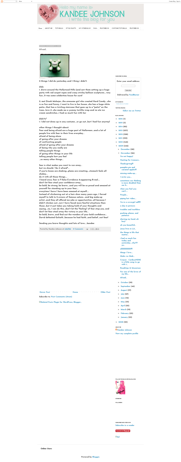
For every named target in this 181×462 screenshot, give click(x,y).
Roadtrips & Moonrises (130, 268)
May (123, 302)
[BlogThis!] (93, 229)
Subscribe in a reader (124, 425)
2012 (120, 134)
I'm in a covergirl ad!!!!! (130, 202)
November (126, 153)
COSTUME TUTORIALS (119, 28)
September (126, 286)
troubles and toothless (130, 210)
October (125, 282)
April (123, 306)
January (124, 317)
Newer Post (45, 292)
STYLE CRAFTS (71, 28)
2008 (121, 322)
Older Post (105, 292)
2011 (120, 138)
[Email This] (91, 229)
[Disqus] (75, 262)
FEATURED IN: (134, 28)
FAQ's (95, 28)
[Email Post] (87, 229)
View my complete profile (126, 334)
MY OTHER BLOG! (85, 28)
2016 (120, 119)
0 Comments (78, 229)
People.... (124, 195)
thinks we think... (127, 256)
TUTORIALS (59, 28)
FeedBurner (134, 95)
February (125, 313)
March (124, 310)
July (123, 294)
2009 (121, 146)
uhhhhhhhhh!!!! (126, 249)
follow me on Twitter (132, 111)
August (124, 290)
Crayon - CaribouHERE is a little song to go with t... (130, 262)
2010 (120, 142)
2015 (120, 123)
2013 (120, 130)
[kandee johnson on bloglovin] (120, 394)
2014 (120, 127)
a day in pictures (127, 206)
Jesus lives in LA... (128, 229)
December (125, 149)
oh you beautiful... (128, 225)
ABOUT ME (48, 28)
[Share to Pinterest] (98, 229)
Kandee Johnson (124, 330)
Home (40, 28)
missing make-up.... (128, 173)
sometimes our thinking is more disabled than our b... (130, 183)
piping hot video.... (128, 199)
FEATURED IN (104, 28)
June (123, 298)
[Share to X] (95, 229)
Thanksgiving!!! (126, 164)
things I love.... (126, 253)
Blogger (95, 457)
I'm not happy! (126, 156)
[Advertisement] (74, 37)
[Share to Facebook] (96, 229)
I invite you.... (126, 177)
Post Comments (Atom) (61, 297)
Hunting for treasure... (130, 160)
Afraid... (123, 278)
